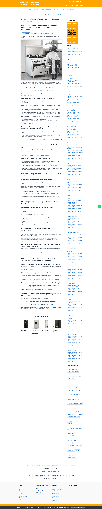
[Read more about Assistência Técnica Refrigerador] (36, 324)
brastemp (69, 385)
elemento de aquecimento (73, 425)
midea (77, 437)
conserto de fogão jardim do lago (74, 394)
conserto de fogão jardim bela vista (74, 391)
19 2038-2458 (76, 2)
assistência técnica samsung (73, 380)
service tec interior (71, 455)
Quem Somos (21, 489)
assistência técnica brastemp (73, 371)
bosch (79, 383)
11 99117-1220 (78, 5)
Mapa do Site (21, 499)
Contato (20, 493)
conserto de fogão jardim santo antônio (74, 409)
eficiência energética (72, 421)
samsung (77, 450)
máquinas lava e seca (72, 440)
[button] (51, 9)
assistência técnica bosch (72, 369)
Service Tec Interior (23, 496)
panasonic (70, 443)
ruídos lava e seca (71, 450)
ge (80, 425)
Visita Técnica (22, 492)
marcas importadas (71, 435)
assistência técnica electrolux (73, 373)
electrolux (70, 423)
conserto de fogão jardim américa (74, 387)
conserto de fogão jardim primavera (75, 403)
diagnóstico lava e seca (77, 418)
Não (74, 507)
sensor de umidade (71, 452)
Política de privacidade (23, 494)
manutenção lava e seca (76, 428)
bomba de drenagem (72, 383)
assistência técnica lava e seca (74, 376)
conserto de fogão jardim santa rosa (75, 405)
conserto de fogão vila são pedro (75, 414)
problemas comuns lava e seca (74, 445)
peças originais (77, 443)
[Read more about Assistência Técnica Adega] (57, 324)
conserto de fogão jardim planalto (73, 400)
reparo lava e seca (71, 448)
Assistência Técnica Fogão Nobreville (74, 150)
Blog (20, 497)
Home (20, 487)
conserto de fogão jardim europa (74, 396)
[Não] (100, 507)
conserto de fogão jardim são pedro (75, 411)
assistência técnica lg (71, 378)
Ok (71, 507)
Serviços (21, 490)
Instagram (71, 490)
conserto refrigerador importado (73, 416)
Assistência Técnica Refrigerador (35, 332)
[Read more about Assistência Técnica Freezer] (46, 324)
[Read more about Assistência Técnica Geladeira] (25, 324)
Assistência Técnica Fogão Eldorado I (74, 200)
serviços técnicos (71, 459)
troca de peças (78, 459)
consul (69, 418)
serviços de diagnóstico (72, 457)
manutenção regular (72, 433)
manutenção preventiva (73, 430)
